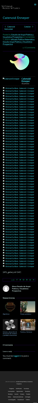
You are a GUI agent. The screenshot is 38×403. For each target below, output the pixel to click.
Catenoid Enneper (26, 80)
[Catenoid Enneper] (11, 79)
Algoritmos (6, 314)
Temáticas (10, 394)
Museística (27, 391)
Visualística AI (21, 399)
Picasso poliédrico (25, 314)
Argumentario (20, 391)
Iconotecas (26, 388)
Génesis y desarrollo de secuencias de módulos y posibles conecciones (10, 333)
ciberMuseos (19, 388)
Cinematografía (11, 399)
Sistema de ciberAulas (18, 397)
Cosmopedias (11, 391)
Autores (16, 394)
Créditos (28, 399)
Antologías (27, 397)
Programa (11, 388)
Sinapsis (22, 394)
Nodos (9, 397)
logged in (17, 356)
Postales (28, 394)
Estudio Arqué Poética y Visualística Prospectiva (17, 43)
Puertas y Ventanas (26, 332)
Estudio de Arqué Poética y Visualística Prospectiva (18, 35)
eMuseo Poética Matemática (22, 39)
